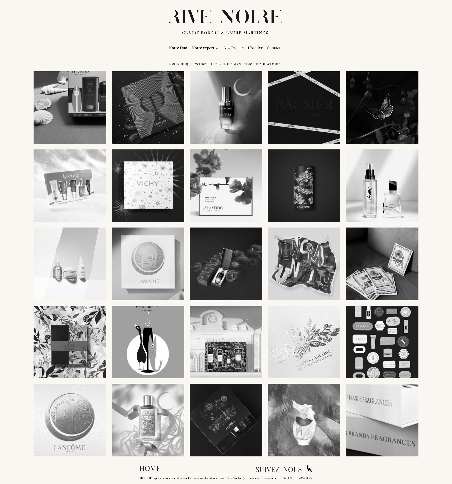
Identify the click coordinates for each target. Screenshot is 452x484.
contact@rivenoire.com (247, 478)
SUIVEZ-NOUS (278, 469)
